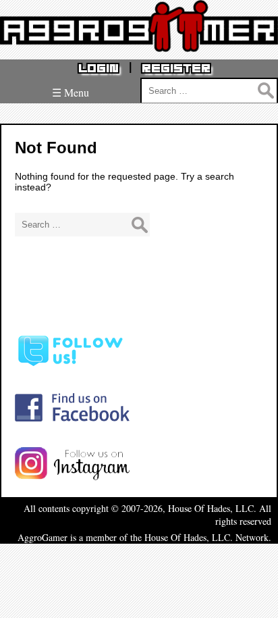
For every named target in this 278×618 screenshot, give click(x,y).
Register (176, 68)
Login (98, 68)
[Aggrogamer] (139, 41)
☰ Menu (70, 92)
